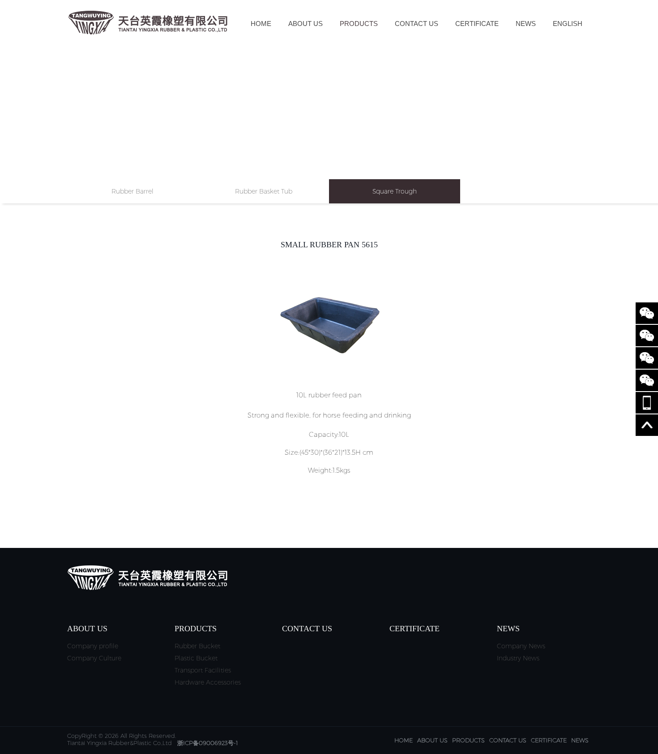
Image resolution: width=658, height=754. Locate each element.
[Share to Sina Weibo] (647, 335)
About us (305, 23)
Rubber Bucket (197, 646)
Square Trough (394, 191)
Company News (521, 646)
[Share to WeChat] (647, 313)
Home (261, 23)
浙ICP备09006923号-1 (207, 742)
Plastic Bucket (196, 658)
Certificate (477, 23)
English (567, 23)
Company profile (92, 646)
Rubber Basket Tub (263, 191)
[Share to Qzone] (647, 380)
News (526, 23)
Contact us (416, 23)
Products (359, 23)
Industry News (518, 658)
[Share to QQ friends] (647, 358)
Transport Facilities (203, 670)
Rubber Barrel (132, 191)
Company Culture (94, 658)
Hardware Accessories (208, 682)
